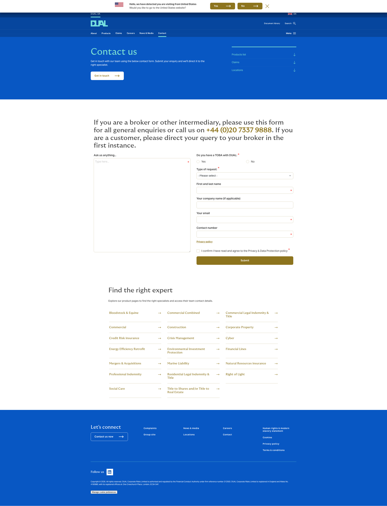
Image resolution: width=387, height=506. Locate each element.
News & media (191, 428)
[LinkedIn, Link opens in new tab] (109, 472)
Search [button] (288, 23)
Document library (272, 23)
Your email (203, 213)
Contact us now (103, 436)
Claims (118, 33)
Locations (237, 70)
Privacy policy (205, 241)
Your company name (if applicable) (218, 198)
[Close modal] (267, 6)
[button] (290, 13)
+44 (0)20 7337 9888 (239, 130)
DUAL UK (95, 13)
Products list (239, 54)
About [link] (94, 33)
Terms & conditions (274, 450)
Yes (216, 6)
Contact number (207, 228)
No (253, 161)
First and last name (209, 184)
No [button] (243, 6)
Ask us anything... (105, 155)
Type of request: (207, 169)
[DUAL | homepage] (99, 23)
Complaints (150, 428)
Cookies (267, 437)
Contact (162, 33)
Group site (150, 434)
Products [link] (106, 33)
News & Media (146, 33)
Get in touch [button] (101, 75)
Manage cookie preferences (104, 492)
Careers (131, 33)
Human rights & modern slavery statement (276, 429)
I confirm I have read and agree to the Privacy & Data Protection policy (244, 251)
